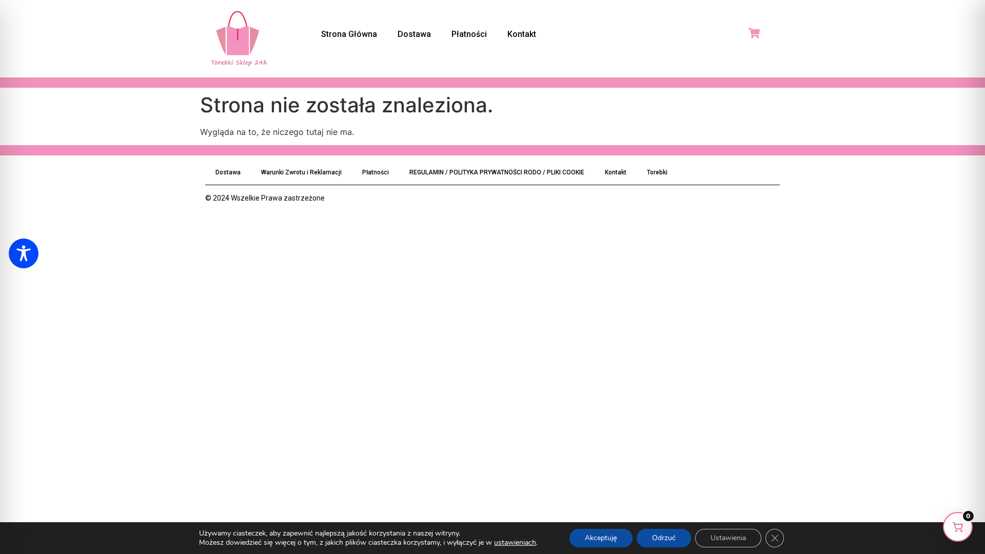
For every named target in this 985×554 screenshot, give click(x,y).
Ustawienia (728, 538)
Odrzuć (664, 538)
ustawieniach (515, 542)
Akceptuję (601, 538)
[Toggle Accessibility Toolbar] (24, 253)
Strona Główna (349, 34)
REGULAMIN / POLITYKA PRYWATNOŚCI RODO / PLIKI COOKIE (496, 172)
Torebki (657, 172)
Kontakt (521, 34)
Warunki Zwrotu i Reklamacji (301, 172)
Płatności (469, 34)
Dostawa (414, 34)
